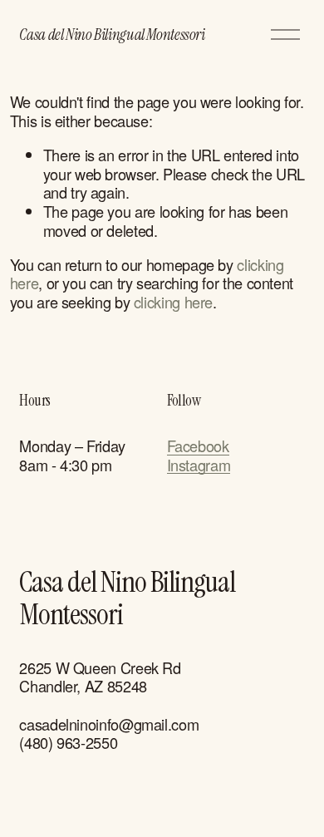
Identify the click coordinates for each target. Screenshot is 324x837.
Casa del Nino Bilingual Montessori (111, 34)
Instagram (199, 465)
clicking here (173, 302)
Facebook (198, 445)
